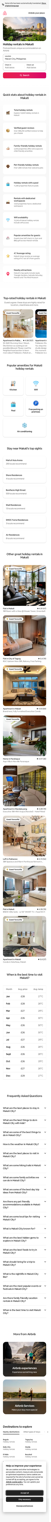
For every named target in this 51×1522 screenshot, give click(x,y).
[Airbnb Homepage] (5, 13)
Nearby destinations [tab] (11, 1432)
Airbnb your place (36, 13)
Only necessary (24, 1499)
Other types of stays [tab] (31, 1432)
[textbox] (14, 67)
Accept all (25, 1493)
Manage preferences (24, 1506)
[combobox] (24, 58)
